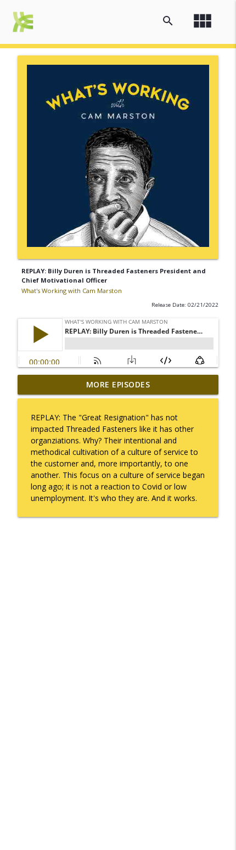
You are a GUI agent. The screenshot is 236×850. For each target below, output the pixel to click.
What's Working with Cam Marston (71, 290)
